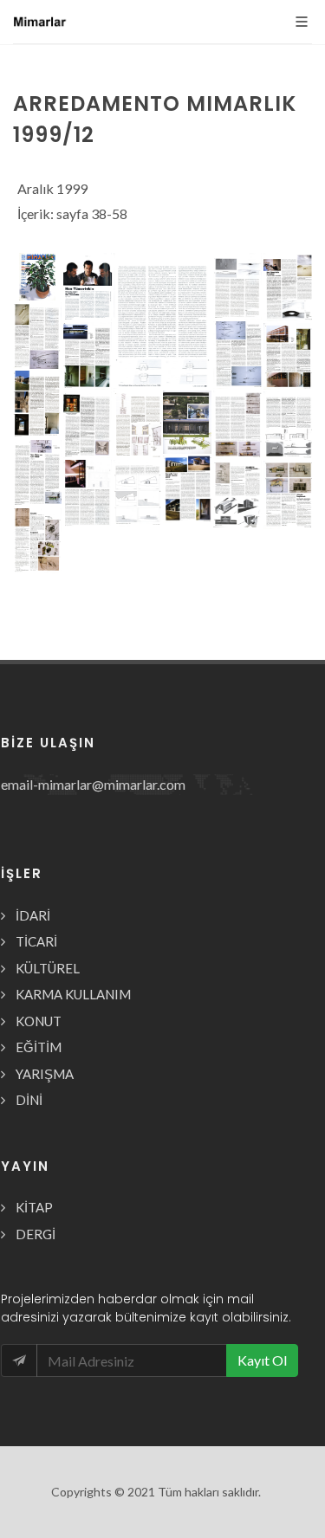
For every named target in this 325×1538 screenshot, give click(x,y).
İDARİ (33, 915)
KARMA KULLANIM (73, 994)
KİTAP (34, 1207)
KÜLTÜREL (48, 968)
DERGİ (35, 1234)
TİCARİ (36, 941)
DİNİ (29, 1100)
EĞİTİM (39, 1047)
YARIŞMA (45, 1074)
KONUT (39, 1021)
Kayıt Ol (262, 1360)
